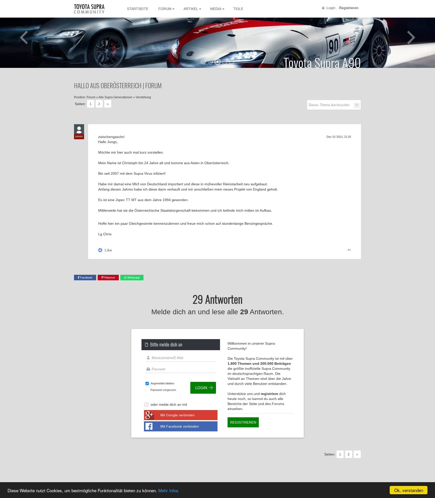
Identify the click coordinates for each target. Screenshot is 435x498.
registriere (269, 394)
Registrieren (348, 8)
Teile (238, 9)
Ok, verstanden (408, 490)
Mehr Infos (168, 490)
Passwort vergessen (163, 389)
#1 (349, 249)
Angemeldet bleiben (162, 383)
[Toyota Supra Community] (93, 9)
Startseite (137, 9)
